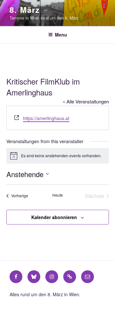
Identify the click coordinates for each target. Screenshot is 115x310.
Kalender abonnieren (54, 217)
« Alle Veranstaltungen (86, 101)
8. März (25, 9)
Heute (57, 195)
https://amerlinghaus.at (46, 118)
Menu (61, 34)
